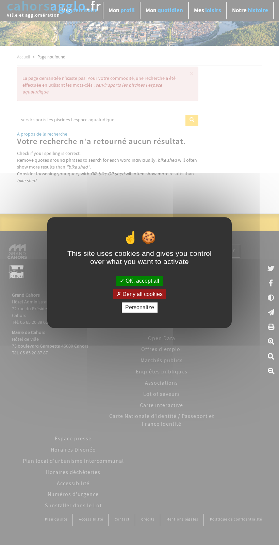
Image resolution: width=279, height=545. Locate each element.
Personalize (139, 308)
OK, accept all (141, 281)
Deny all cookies (142, 294)
